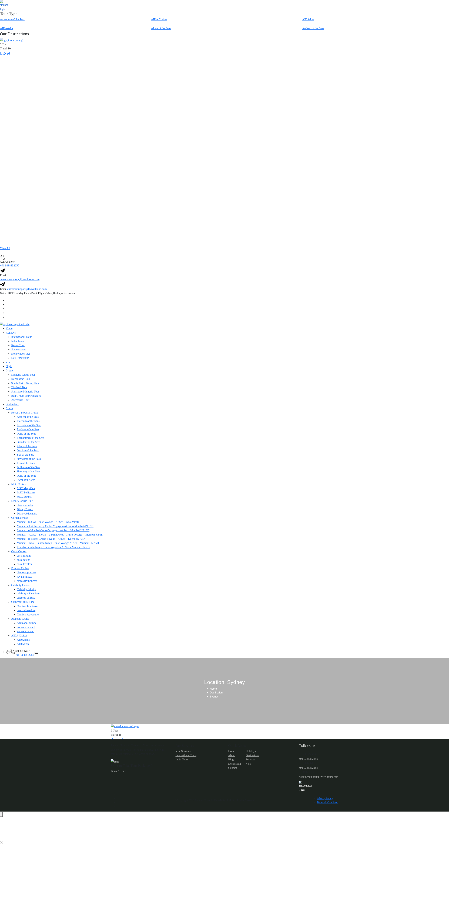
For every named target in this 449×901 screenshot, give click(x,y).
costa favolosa (24, 564)
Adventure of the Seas (29, 425)
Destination (216, 692)
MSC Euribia (24, 496)
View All (5, 248)
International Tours (21, 336)
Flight (9, 366)
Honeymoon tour (20, 353)
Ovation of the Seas (28, 450)
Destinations (12, 404)
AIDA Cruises (19, 635)
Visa (8, 362)
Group (9, 370)
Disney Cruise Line (22, 500)
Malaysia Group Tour (23, 374)
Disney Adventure (27, 513)
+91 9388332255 (9, 265)
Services (250, 759)
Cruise (9, 408)
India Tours (17, 341)
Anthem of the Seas (28, 416)
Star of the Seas (25, 454)
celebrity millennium (28, 593)
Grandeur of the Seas (28, 442)
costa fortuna (24, 555)
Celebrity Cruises (20, 585)
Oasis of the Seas (26, 433)
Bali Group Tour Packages (26, 395)
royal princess (24, 576)
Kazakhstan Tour (20, 378)
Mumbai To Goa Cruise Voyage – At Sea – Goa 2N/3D (48, 521)
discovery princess (27, 580)
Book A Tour (118, 771)
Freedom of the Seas (28, 420)
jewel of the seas (26, 479)
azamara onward (26, 627)
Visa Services (183, 751)
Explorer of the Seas (28, 429)
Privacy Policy (325, 798)
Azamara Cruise (20, 618)
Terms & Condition (327, 802)
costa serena (23, 559)
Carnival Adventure (28, 614)
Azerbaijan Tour (20, 399)
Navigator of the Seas (29, 458)
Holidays (11, 332)
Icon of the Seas (26, 463)
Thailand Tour (19, 387)
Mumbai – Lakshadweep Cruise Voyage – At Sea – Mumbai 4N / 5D (55, 526)
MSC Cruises (18, 484)
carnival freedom (26, 610)
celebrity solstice (26, 597)
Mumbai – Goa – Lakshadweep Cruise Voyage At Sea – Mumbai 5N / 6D (58, 542)
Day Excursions (20, 357)
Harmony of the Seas (28, 471)
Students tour (18, 349)
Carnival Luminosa (27, 606)
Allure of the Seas (27, 446)
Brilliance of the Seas (28, 467)
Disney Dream (25, 509)
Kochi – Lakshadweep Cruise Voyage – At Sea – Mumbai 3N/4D (53, 547)
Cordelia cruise (19, 517)
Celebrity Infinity (26, 589)
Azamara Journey (26, 622)
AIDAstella (23, 639)
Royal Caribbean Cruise (24, 412)
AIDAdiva (23, 643)
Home (9, 328)
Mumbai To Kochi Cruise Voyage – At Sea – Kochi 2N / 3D (51, 538)
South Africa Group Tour (25, 383)
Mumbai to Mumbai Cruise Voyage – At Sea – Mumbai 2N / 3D (53, 530)
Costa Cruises (18, 551)
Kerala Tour (18, 345)
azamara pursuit (25, 631)
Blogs (231, 759)
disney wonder (25, 505)
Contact (232, 767)
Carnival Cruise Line (22, 601)
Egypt (5, 53)
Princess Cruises (20, 568)
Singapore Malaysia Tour (25, 391)
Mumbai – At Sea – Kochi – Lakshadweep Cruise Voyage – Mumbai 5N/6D (60, 534)
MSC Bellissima (26, 492)
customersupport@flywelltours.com (19, 279)
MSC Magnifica (26, 488)
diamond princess (26, 572)
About (231, 755)
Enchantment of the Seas (30, 437)
